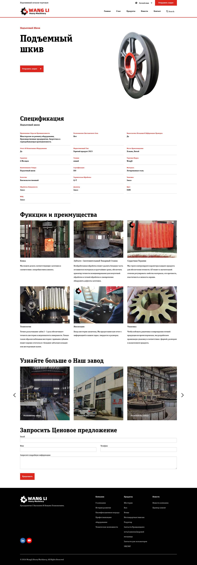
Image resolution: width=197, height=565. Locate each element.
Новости (144, 11)
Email (22, 437)
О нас (118, 11)
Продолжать (27, 476)
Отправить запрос (166, 3)
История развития (103, 508)
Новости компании (160, 503)
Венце (126, 513)
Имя (22, 446)
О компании (101, 503)
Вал (125, 508)
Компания (100, 497)
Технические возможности (107, 527)
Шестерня (128, 503)
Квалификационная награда (107, 513)
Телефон (104, 446)
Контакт (157, 11)
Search (171, 11)
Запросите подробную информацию (35, 455)
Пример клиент (159, 508)
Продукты (131, 11)
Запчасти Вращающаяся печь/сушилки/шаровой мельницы (134, 532)
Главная (107, 11)
